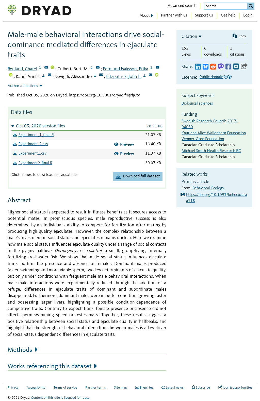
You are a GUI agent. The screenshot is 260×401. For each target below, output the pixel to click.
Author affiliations (23, 86)
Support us (204, 15)
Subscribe (203, 387)
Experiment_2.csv (33, 144)
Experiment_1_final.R (36, 135)
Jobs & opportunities (237, 387)
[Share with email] (236, 67)
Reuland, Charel (22, 69)
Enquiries (146, 387)
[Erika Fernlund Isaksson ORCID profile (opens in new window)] (11, 75)
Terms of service (65, 387)
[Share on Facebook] (228, 67)
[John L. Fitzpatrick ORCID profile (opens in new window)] (157, 75)
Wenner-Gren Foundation (203, 139)
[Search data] (250, 6)
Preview (127, 144)
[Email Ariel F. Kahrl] (49, 75)
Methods (20, 350)
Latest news (175, 387)
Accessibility (36, 387)
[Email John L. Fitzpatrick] (151, 75)
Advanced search (182, 6)
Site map (120, 387)
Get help (228, 15)
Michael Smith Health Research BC (211, 151)
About (145, 16)
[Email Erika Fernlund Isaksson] (157, 68)
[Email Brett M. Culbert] (98, 68)
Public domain (211, 77)
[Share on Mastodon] (221, 67)
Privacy (13, 387)
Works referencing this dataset (50, 366)
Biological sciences (197, 104)
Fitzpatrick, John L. (123, 76)
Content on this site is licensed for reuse (60, 397)
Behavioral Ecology (208, 188)
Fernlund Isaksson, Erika (125, 69)
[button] (86, 126)
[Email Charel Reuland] (46, 68)
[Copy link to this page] (244, 66)
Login (247, 15)
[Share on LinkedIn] (198, 67)
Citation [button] (189, 36)
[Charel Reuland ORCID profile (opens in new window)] (52, 68)
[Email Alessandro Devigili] (101, 75)
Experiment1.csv (32, 154)
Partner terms (95, 387)
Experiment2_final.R (35, 163)
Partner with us (174, 15)
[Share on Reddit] (213, 67)
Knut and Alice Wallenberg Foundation (214, 133)
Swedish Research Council (203, 121)
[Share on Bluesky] (205, 67)
